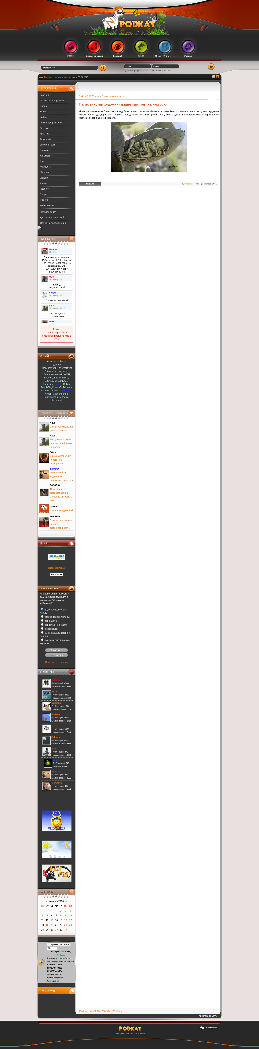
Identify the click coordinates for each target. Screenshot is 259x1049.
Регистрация (134, 70)
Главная (44, 95)
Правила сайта (48, 212)
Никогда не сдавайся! (61, 510)
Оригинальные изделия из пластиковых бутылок (61, 476)
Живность (45, 166)
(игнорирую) (51, 629)
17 (70, 920)
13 (52, 920)
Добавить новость (100, 1011)
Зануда (105, 96)
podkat (134, 1033)
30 (65, 929)
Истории (44, 177)
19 (47, 925)
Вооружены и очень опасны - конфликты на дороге (61, 443)
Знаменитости (48, 144)
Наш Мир (45, 172)
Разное (44, 200)
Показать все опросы (56, 662)
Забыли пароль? (164, 70)
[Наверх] (208, 1017)
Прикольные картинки (52, 100)
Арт (42, 161)
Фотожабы (45, 139)
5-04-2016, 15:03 (86, 96)
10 (70, 915)
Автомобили (46, 155)
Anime (43, 183)
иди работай (51, 621)
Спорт (43, 194)
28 (56, 929)
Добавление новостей (52, 217)
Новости (44, 189)
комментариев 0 (117, 96)
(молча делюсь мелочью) (57, 617)
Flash (43, 111)
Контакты (117, 1011)
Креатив (44, 133)
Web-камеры (47, 205)
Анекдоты (45, 150)
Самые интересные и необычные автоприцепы (61, 460)
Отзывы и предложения (53, 223)
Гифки (43, 117)
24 (70, 925)
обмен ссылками (56, 568)
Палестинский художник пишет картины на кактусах (123, 104)
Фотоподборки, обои (51, 122)
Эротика (44, 128)
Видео (43, 106)
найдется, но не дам (55, 625)
